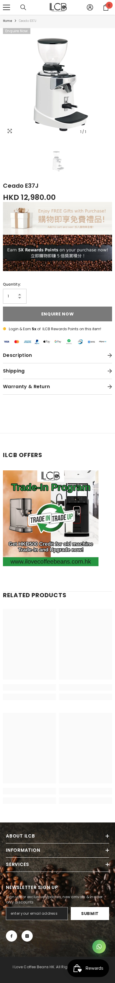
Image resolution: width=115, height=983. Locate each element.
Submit (90, 913)
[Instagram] (27, 936)
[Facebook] (11, 936)
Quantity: (12, 284)
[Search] (23, 7)
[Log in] (90, 7)
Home (7, 21)
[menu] (6, 7)
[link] (29, 687)
